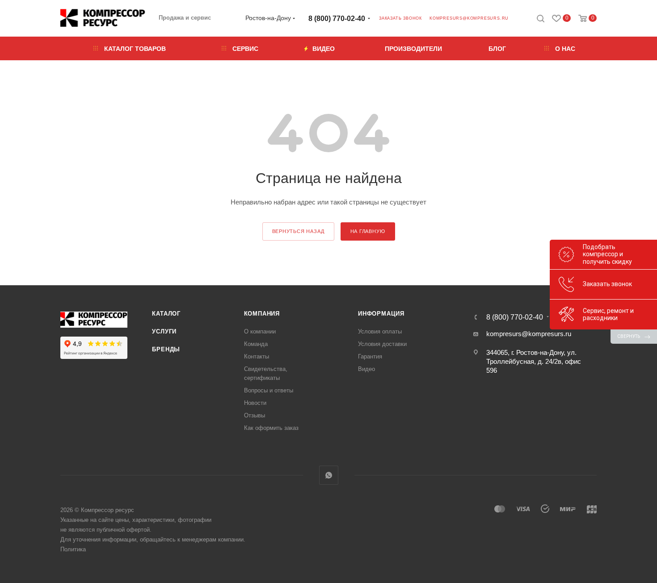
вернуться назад (298, 231)
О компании (260, 331)
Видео (366, 369)
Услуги (164, 331)
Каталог (166, 313)
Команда (256, 344)
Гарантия (370, 356)
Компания (262, 313)
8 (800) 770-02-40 (336, 18)
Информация (381, 313)
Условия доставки (382, 344)
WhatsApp (328, 475)
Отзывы (254, 415)
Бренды (166, 349)
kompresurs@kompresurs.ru (469, 18)
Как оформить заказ (271, 428)
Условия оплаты (380, 331)
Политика (73, 549)
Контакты (256, 356)
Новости (255, 403)
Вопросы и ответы (268, 390)
